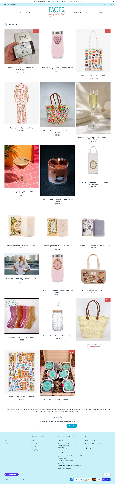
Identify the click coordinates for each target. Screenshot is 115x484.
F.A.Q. (32, 440)
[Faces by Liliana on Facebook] (2, 4)
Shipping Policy (35, 443)
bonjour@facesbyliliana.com (95, 443)
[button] (16, 12)
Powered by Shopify (21, 479)
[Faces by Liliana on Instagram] (5, 4)
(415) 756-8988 (11, 4)
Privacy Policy (34, 450)
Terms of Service (35, 453)
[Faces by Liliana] (57, 12)
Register (6, 443)
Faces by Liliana (12, 479)
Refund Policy (34, 447)
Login (105, 4)
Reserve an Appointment (64, 468)
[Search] (110, 12)
